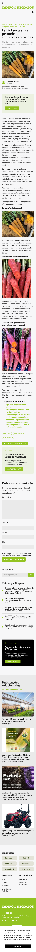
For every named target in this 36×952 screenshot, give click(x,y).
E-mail (5, 532)
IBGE (3, 879)
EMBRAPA (5, 886)
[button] (3, 3)
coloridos (18, 433)
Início (3, 24)
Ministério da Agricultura (6, 890)
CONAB (4, 883)
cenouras (7, 433)
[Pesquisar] (31, 575)
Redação (9, 83)
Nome (5, 523)
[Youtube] (12, 920)
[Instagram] (6, 920)
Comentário (7, 497)
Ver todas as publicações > (13, 689)
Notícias (21, 24)
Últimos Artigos (12, 24)
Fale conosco (24, 879)
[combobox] (15, 575)
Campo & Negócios (13, 82)
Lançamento (8, 437)
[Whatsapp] (2, 920)
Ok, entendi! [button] (18, 946)
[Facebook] (9, 920)
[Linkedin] (16, 920)
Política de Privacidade (23, 883)
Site (3, 542)
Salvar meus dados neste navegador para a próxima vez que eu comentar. (16, 554)
